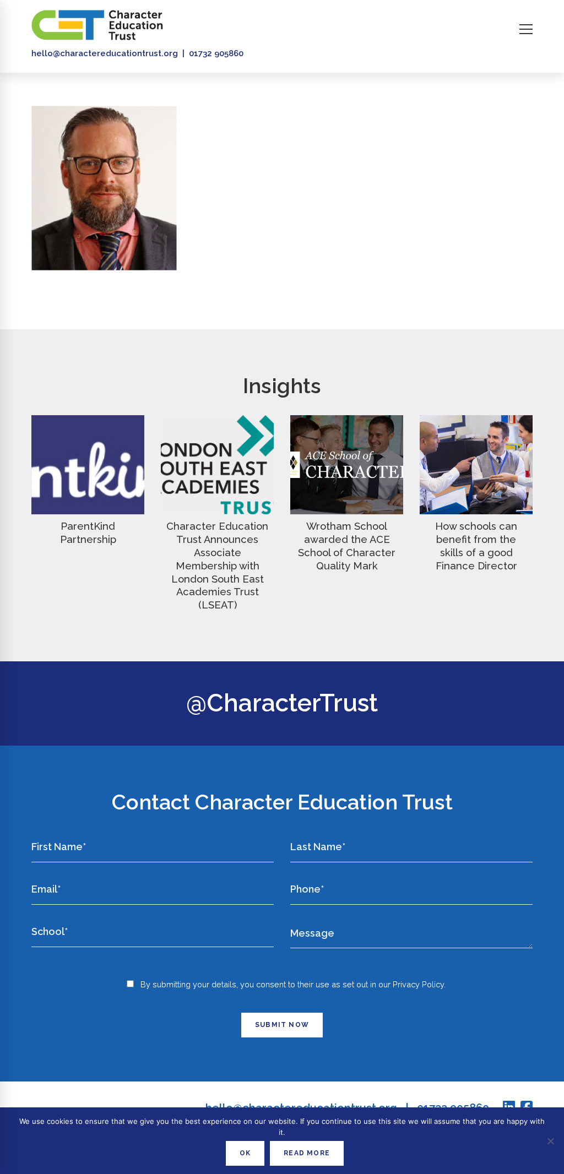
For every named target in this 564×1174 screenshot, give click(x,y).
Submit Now (282, 1025)
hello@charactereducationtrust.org (104, 53)
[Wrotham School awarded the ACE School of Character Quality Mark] (346, 464)
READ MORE (307, 1153)
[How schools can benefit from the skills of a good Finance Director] (476, 464)
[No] (550, 1140)
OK (245, 1153)
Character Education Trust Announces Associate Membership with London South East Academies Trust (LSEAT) (217, 565)
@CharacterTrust (282, 703)
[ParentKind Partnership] (87, 464)
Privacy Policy (418, 984)
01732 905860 (216, 53)
